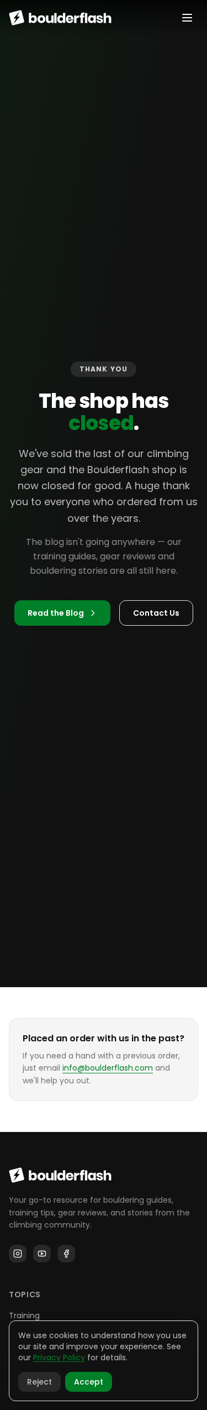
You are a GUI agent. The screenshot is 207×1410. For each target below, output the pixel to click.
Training (24, 1315)
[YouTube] (42, 1253)
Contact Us (156, 612)
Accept (88, 1381)
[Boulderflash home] (60, 17)
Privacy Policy (59, 1357)
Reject (39, 1381)
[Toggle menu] (187, 18)
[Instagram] (17, 1253)
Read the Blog (56, 612)
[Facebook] (66, 1253)
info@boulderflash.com (107, 1067)
